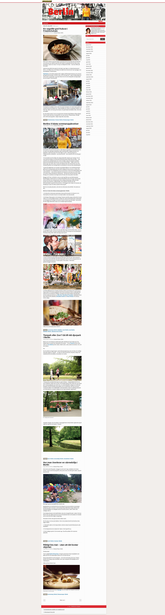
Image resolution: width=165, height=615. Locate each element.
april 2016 (88, 62)
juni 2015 (88, 83)
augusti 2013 (88, 128)
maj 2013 (88, 134)
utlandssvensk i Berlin (56, 331)
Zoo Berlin (50, 344)
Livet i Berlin (65, 330)
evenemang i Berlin (52, 330)
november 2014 (89, 98)
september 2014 (89, 102)
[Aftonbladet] (47, 1)
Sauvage (59, 590)
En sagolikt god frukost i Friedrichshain (55, 30)
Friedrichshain (51, 119)
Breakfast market (61, 296)
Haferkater (46, 73)
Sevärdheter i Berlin (68, 458)
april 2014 (88, 113)
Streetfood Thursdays (67, 295)
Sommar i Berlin (47, 331)
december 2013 (89, 121)
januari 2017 (88, 44)
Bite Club (59, 295)
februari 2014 (89, 117)
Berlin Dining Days (54, 553)
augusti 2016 (88, 53)
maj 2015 (88, 85)
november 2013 (89, 124)
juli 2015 (88, 81)
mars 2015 (88, 89)
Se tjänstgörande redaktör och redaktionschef (54, 609)
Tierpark (72, 343)
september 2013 (89, 126)
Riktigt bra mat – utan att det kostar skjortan (60, 546)
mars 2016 (88, 64)
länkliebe (60, 330)
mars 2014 (88, 115)
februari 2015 (89, 91)
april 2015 (88, 87)
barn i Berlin (51, 458)
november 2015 (89, 72)
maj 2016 (88, 59)
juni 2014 (88, 109)
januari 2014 (88, 119)
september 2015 (89, 76)
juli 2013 (88, 130)
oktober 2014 (89, 100)
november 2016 (89, 49)
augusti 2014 (88, 104)
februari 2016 (89, 66)
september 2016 (89, 51)
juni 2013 (88, 132)
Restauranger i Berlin (68, 119)
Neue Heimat (70, 296)
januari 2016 (88, 68)
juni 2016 (88, 57)
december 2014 (89, 96)
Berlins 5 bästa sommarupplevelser (61, 124)
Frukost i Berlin (59, 119)
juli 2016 (88, 55)
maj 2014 (88, 111)
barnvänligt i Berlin (58, 458)
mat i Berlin (72, 330)
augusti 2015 (88, 79)
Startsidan (45, 23)
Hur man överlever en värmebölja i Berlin (60, 463)
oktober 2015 (89, 74)
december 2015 (89, 70)
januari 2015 (88, 94)
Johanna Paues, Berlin (58, 32)
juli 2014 (88, 106)
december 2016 (89, 47)
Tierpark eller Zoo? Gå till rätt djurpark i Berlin (62, 336)
